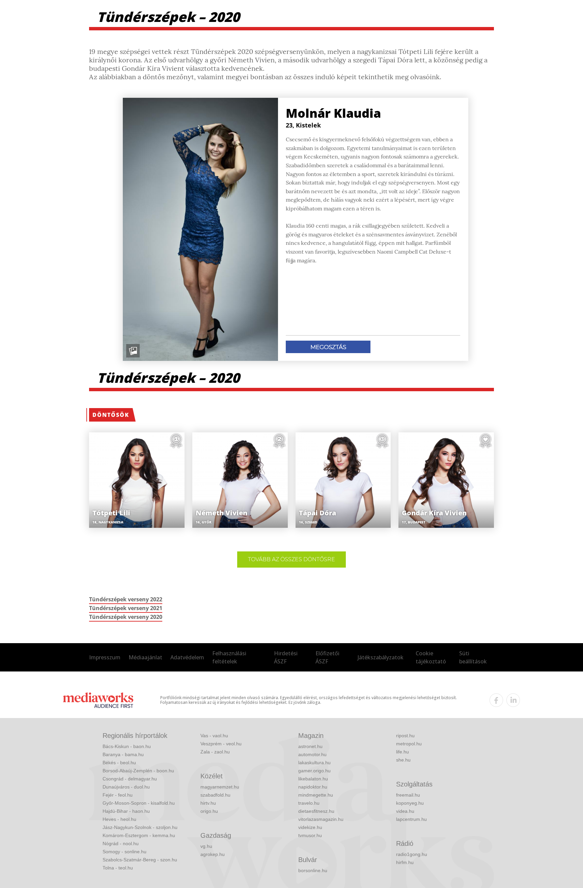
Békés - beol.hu (119, 762)
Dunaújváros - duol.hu (126, 787)
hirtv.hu (208, 803)
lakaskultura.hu (314, 762)
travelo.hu (309, 803)
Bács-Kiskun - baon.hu (127, 746)
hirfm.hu (405, 862)
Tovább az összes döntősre (291, 559)
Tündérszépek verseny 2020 (125, 617)
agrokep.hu (212, 854)
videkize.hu (310, 827)
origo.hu (209, 811)
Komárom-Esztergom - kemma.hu (139, 835)
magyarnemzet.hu (219, 787)
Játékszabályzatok (381, 657)
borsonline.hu (312, 870)
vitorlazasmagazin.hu (320, 819)
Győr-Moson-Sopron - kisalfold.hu (139, 803)
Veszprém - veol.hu (221, 743)
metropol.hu (409, 743)
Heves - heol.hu (119, 819)
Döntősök (110, 415)
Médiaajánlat (145, 657)
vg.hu (206, 846)
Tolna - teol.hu (118, 867)
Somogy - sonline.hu (124, 851)
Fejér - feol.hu (118, 795)
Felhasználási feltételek (229, 657)
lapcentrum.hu (411, 819)
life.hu (402, 751)
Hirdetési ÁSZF (286, 657)
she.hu (403, 760)
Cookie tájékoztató (431, 657)
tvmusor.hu (310, 835)
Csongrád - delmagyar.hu (130, 778)
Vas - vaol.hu (214, 735)
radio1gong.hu (411, 854)
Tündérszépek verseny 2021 (125, 608)
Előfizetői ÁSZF (327, 657)
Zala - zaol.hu (215, 751)
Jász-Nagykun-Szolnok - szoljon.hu (140, 827)
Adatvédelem (187, 657)
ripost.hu (405, 735)
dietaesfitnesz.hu (316, 811)
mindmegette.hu (315, 795)
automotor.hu (312, 754)
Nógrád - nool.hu (121, 843)
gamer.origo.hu (314, 770)
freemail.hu (408, 795)
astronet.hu (310, 746)
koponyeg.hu (410, 803)
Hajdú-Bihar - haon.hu (126, 811)
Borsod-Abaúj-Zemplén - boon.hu (138, 770)
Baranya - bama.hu (123, 754)
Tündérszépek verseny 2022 (125, 599)
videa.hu (405, 811)
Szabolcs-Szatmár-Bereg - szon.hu (140, 859)
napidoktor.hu (312, 787)
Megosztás (328, 347)
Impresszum (104, 657)
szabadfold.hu (215, 795)
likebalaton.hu (313, 778)
